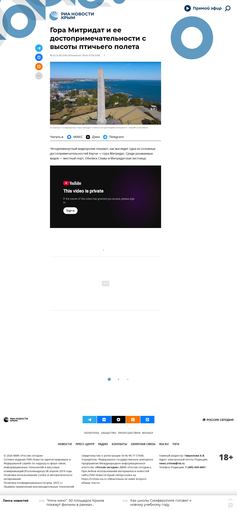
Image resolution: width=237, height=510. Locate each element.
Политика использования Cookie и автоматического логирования (38, 477)
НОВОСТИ (65, 445)
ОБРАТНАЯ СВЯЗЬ (143, 445)
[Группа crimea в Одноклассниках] (133, 419)
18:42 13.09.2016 (58, 55)
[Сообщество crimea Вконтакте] (104, 419)
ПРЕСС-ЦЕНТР (85, 445)
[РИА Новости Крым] (71, 16)
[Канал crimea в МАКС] (147, 419)
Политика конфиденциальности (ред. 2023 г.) (33, 483)
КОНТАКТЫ (119, 445)
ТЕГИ (175, 445)
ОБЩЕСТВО (108, 433)
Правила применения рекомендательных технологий (39, 487)
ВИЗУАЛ (147, 433)
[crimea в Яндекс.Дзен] (118, 419)
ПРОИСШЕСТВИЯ (129, 433)
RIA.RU (164, 445)
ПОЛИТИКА (91, 433)
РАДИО (103, 445)
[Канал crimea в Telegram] (90, 419)
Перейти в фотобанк (138, 127)
